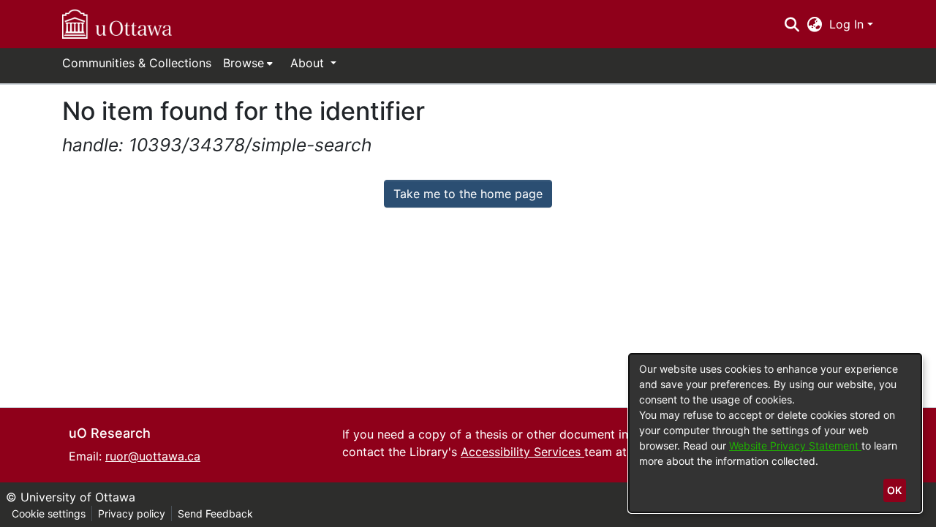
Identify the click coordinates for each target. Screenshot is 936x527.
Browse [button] (243, 63)
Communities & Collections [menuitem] (136, 63)
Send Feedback (215, 513)
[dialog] (775, 433)
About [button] (309, 63)
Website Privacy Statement (795, 445)
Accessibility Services (522, 451)
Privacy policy (131, 513)
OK (894, 490)
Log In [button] (848, 24)
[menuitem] (248, 63)
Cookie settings (49, 513)
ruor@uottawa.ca (152, 456)
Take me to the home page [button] (468, 193)
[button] (117, 24)
